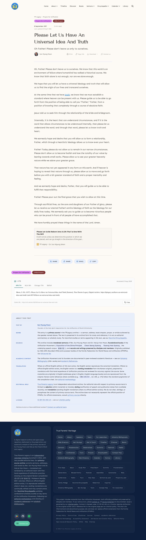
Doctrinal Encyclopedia (117, 338)
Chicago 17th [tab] (39, 285)
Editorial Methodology (63, 518)
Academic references (108, 515)
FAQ (86, 522)
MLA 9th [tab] (28, 285)
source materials (108, 502)
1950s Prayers (58, 21)
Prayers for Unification (50, 17)
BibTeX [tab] (49, 285)
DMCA (81, 522)
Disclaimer (82, 515)
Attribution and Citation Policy (101, 518)
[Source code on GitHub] (22, 516)
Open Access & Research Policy (66, 522)
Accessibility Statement (81, 518)
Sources (89, 515)
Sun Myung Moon (46, 54)
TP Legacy (37, 17)
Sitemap (92, 522)
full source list (46, 354)
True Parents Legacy (45, 384)
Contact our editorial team (56, 407)
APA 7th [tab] (18, 285)
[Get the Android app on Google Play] (16, 516)
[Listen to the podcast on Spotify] (29, 516)
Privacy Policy (61, 515)
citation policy (64, 400)
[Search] (132, 6)
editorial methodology (66, 380)
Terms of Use (72, 515)
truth (67, 94)
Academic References (69, 361)
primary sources (74, 395)
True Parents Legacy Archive (71, 529)
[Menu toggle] (57, 6)
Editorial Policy (119, 518)
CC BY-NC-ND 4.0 (44, 400)
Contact (97, 515)
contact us (95, 502)
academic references (22, 501)
